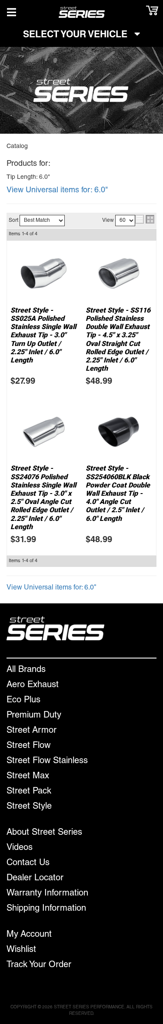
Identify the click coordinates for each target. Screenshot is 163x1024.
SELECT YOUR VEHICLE (76, 35)
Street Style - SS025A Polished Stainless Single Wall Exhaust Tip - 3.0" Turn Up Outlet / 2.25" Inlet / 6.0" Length (43, 335)
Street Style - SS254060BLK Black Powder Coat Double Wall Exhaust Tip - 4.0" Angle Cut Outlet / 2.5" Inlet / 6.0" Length (118, 493)
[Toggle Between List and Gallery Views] (144, 219)
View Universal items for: (57, 190)
